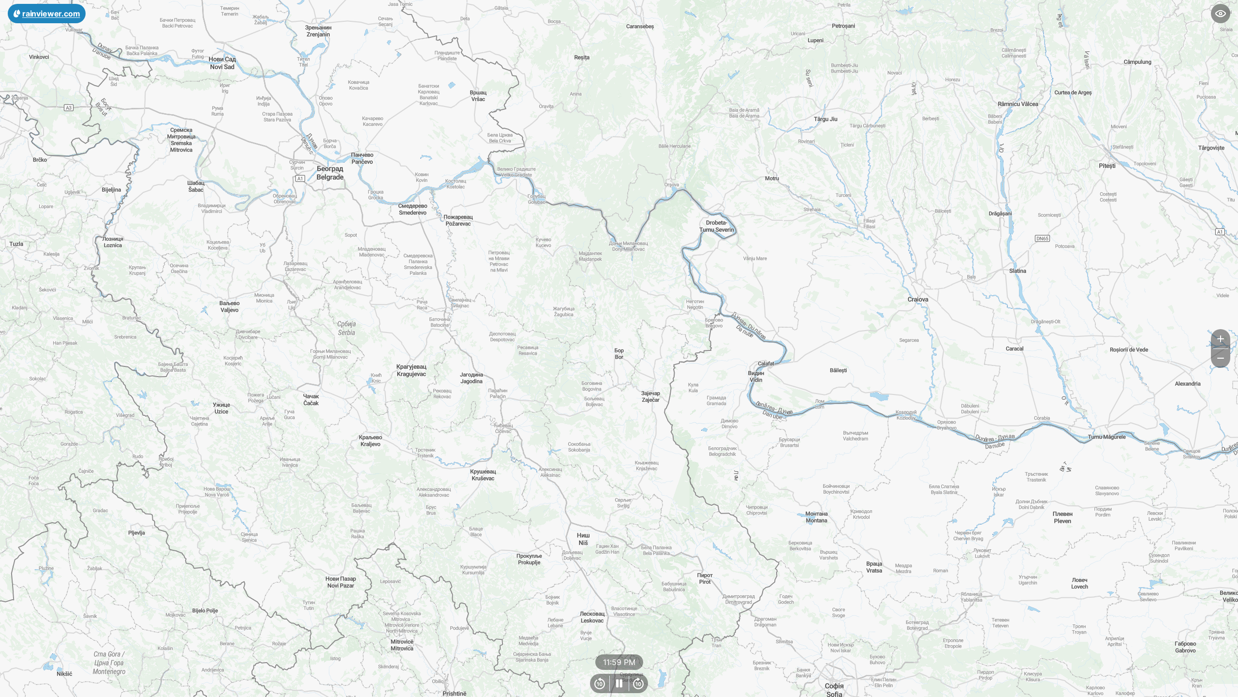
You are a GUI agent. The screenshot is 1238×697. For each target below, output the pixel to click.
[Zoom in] (1220, 338)
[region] (619, 348)
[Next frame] (638, 683)
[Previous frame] (599, 683)
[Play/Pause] (619, 683)
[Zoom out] (1220, 358)
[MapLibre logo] (24, 688)
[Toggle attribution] (1227, 686)
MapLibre (1207, 686)
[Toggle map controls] (1220, 13)
